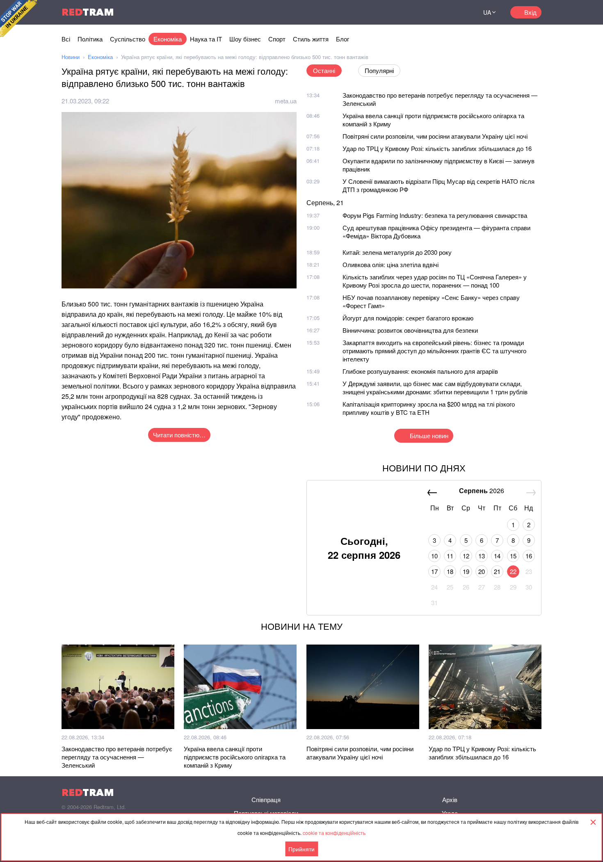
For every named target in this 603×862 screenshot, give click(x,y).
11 (450, 555)
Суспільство (127, 38)
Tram (88, 12)
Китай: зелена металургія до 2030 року (397, 252)
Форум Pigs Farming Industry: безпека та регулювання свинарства (435, 215)
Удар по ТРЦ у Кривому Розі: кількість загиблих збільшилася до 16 (437, 148)
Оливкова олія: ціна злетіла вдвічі (391, 264)
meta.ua (286, 100)
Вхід (530, 12)
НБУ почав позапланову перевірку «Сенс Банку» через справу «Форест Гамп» (431, 301)
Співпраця (266, 799)
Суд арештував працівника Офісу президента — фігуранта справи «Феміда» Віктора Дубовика (436, 231)
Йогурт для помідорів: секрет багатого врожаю (408, 317)
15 (513, 555)
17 (434, 571)
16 (528, 555)
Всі (66, 38)
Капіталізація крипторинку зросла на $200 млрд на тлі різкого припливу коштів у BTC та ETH (429, 408)
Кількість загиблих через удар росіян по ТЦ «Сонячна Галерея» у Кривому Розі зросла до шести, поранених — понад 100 (435, 280)
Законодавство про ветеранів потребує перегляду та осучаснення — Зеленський (440, 99)
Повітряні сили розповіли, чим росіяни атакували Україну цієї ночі (435, 136)
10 (434, 555)
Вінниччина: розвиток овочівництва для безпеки (410, 330)
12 (466, 555)
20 (481, 571)
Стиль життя (311, 38)
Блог (342, 38)
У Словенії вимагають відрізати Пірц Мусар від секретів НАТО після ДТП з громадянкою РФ (438, 185)
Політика (90, 38)
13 (481, 555)
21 (497, 571)
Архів (449, 799)
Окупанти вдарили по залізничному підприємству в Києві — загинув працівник (438, 164)
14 (497, 555)
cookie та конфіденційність (334, 832)
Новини (71, 57)
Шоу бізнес (245, 38)
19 (466, 571)
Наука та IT (206, 38)
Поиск (459, 12)
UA (487, 12)
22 (513, 571)
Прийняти (301, 849)
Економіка (167, 38)
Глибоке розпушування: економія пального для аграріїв (420, 371)
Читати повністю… (179, 434)
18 (450, 571)
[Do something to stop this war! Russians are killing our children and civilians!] (18, 18)
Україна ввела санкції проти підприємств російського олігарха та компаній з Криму (433, 119)
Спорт (277, 38)
